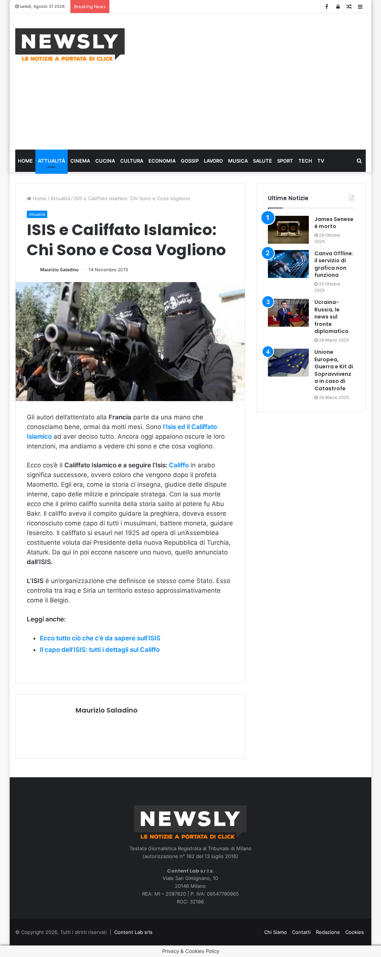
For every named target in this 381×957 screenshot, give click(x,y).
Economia (162, 161)
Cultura (131, 161)
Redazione (328, 932)
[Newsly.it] (70, 44)
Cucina (105, 161)
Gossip (190, 161)
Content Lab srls (133, 932)
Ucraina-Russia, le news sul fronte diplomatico (331, 316)
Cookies (354, 932)
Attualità (51, 161)
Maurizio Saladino (59, 269)
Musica (238, 161)
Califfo (179, 465)
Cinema (80, 161)
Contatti (301, 932)
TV (320, 161)
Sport (285, 161)
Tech (305, 161)
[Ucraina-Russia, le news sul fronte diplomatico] (288, 313)
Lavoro (213, 161)
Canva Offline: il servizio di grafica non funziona (333, 264)
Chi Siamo (275, 932)
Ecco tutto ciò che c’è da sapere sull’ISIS (100, 638)
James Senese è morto (333, 222)
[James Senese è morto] (288, 230)
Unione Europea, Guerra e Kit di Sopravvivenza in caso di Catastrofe (333, 370)
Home (25, 161)
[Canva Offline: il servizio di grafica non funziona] (288, 264)
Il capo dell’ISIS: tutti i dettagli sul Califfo (100, 649)
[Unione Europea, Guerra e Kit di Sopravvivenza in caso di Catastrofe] (288, 363)
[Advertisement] (258, 80)
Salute (262, 161)
